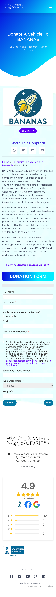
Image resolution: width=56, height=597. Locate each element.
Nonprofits (18, 162)
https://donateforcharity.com (21, 360)
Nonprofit (8, 391)
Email (5, 321)
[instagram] (36, 576)
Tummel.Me (47, 586)
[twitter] (20, 576)
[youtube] (28, 576)
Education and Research (23, 46)
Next (48, 402)
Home (5, 162)
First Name (8, 291)
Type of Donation (12, 380)
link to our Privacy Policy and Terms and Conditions (28, 363)
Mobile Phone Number (15, 331)
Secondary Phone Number (17, 370)
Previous (9, 402)
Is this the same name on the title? (21, 312)
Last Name (8, 302)
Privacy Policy (28, 466)
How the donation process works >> (28, 265)
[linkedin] (44, 576)
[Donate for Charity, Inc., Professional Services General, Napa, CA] (13, 551)
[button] (50, 6)
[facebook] (11, 576)
